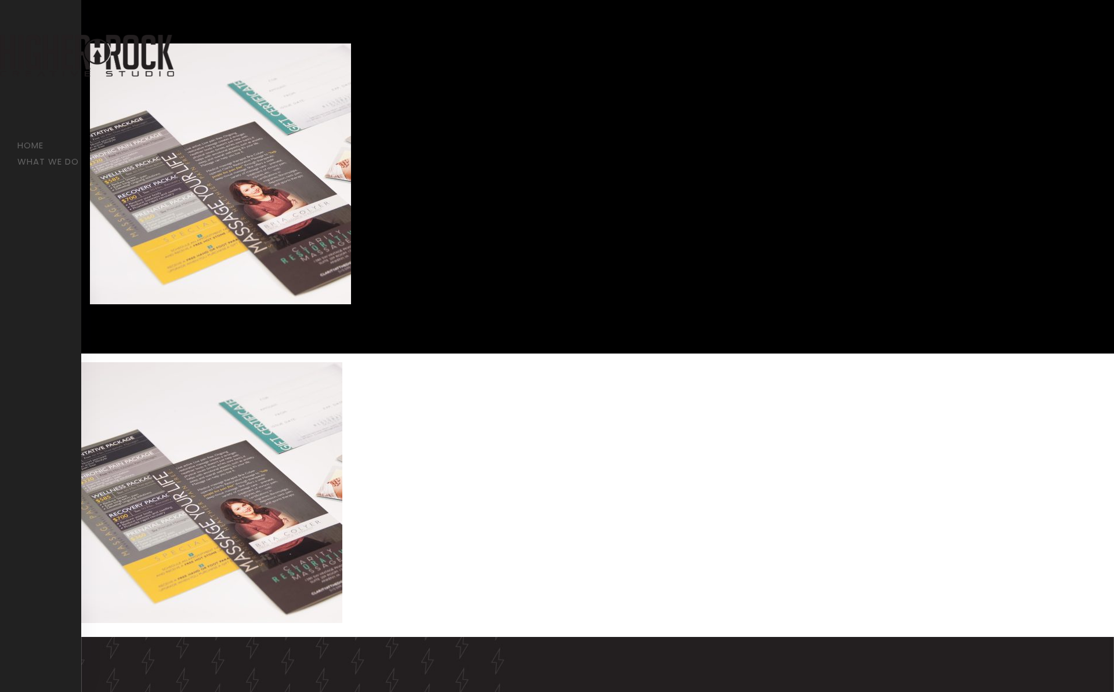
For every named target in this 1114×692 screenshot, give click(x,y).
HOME (30, 145)
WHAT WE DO (48, 161)
